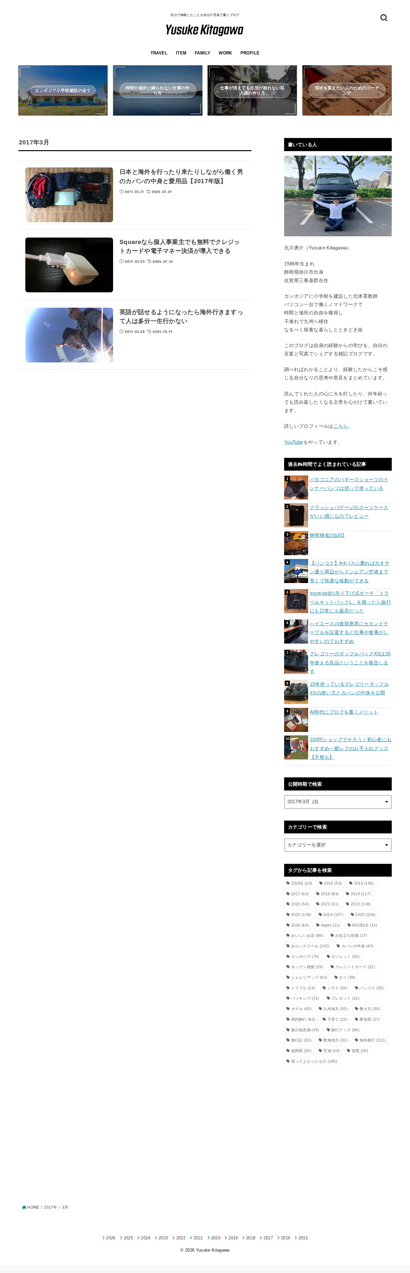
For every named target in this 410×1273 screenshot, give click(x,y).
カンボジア (305, 956)
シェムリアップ (309, 977)
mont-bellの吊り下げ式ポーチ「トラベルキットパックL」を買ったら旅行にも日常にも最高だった (350, 602)
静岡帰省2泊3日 (327, 535)
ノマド (337, 988)
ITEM (181, 53)
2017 (300, 894)
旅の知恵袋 (305, 1030)
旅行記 (301, 1040)
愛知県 (369, 1019)
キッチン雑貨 (307, 967)
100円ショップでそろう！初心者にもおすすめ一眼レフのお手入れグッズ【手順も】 (351, 748)
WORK (225, 53)
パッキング (305, 998)
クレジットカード (355, 967)
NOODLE (364, 925)
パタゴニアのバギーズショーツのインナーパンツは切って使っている (349, 484)
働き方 (369, 1009)
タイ (347, 977)
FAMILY (202, 53)
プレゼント (345, 998)
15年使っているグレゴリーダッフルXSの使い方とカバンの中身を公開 (349, 689)
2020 (300, 904)
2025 (365, 914)
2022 (361, 904)
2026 (300, 925)
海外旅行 (372, 1040)
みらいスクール (310, 946)
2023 (301, 914)
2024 (333, 914)
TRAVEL (159, 53)
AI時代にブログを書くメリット (344, 712)
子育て (337, 1019)
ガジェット (345, 956)
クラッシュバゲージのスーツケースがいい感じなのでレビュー (349, 512)
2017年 (50, 1207)
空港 (331, 1051)
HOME (33, 1207)
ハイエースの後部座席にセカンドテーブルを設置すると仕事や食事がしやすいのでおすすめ (349, 632)
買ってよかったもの (314, 1061)
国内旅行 (303, 1019)
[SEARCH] (383, 17)
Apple (330, 925)
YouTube (293, 442)
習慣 (360, 1051)
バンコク (371, 988)
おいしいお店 (307, 935)
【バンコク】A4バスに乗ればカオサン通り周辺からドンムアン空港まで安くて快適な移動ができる (350, 572)
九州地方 (335, 1009)
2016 (364, 883)
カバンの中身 (357, 946)
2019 (361, 894)
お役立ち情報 (351, 935)
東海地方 (335, 1040)
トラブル (303, 988)
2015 (333, 883)
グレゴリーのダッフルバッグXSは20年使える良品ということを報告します (350, 662)
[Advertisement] (338, 1121)
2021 (330, 904)
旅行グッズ (345, 1030)
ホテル (301, 1009)
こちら (340, 426)
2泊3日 (301, 883)
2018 (330, 894)
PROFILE (250, 53)
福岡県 (301, 1051)
